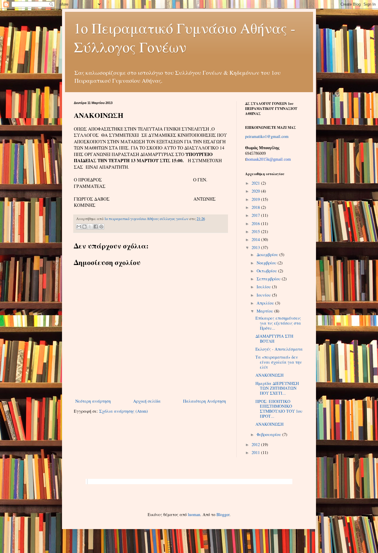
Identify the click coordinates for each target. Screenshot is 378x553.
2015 (256, 231)
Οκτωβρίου (267, 271)
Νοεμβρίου (267, 263)
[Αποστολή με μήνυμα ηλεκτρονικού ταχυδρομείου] (79, 227)
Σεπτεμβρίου (269, 279)
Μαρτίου (265, 311)
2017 (256, 215)
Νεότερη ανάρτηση (93, 401)
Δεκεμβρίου (268, 254)
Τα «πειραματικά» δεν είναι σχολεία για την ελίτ (278, 362)
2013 (256, 247)
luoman (194, 514)
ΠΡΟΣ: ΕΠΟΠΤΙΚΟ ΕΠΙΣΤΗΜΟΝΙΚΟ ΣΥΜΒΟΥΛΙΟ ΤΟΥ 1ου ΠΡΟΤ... (278, 409)
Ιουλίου (264, 286)
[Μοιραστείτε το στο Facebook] (96, 227)
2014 (256, 239)
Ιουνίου (264, 295)
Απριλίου (266, 303)
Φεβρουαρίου (269, 434)
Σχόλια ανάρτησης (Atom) (123, 411)
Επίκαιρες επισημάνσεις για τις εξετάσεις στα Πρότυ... (278, 323)
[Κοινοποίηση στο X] (90, 227)
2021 (256, 183)
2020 (256, 191)
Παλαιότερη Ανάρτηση (204, 401)
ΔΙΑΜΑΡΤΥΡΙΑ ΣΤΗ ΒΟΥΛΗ (274, 338)
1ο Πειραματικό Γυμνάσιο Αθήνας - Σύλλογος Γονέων (184, 37)
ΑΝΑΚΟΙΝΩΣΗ (269, 375)
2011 (256, 452)
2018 (256, 207)
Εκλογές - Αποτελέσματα (279, 349)
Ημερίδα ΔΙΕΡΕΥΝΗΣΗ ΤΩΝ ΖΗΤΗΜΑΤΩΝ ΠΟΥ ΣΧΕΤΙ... (277, 388)
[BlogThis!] (84, 227)
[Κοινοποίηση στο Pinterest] (101, 227)
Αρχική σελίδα (147, 401)
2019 (256, 199)
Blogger (222, 514)
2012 (256, 444)
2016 (256, 223)
